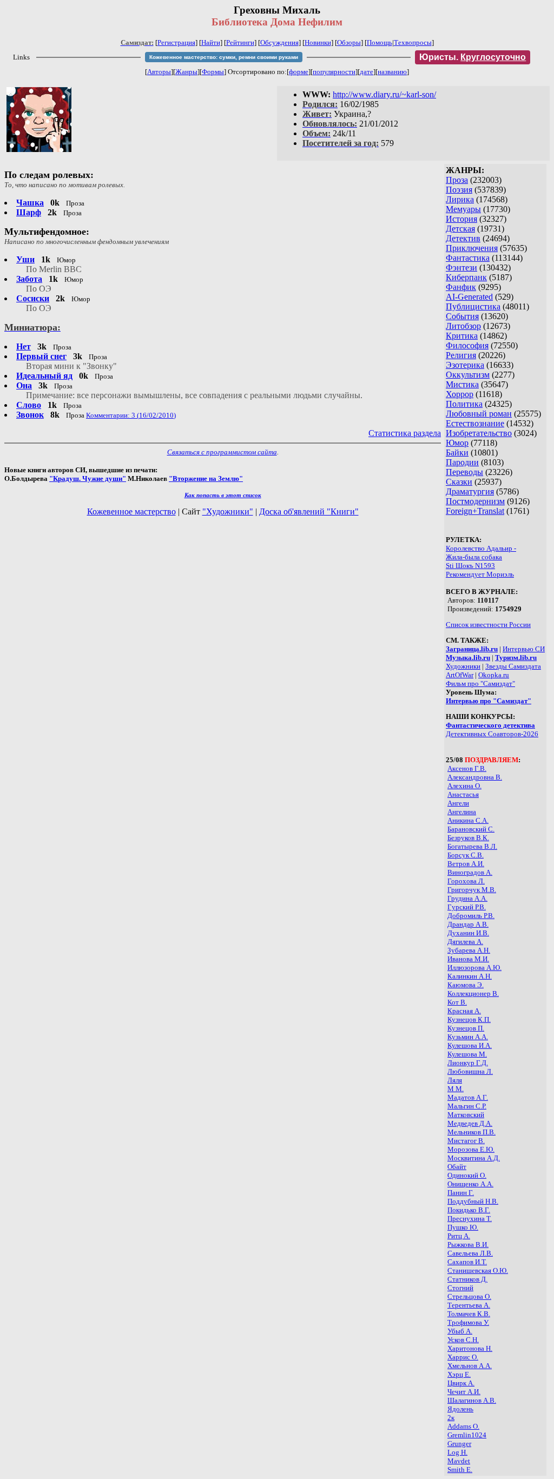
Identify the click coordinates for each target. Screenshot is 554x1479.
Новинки (318, 42)
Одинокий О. (466, 1175)
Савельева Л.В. (470, 1253)
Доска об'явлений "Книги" (309, 511)
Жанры (186, 72)
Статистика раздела (404, 433)
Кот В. (457, 1002)
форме (298, 72)
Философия (467, 345)
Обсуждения (279, 42)
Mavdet (458, 1461)
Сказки (459, 481)
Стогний (460, 1288)
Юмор (457, 442)
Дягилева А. (465, 941)
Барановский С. (470, 829)
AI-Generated (469, 296)
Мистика (462, 384)
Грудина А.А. (467, 898)
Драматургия (470, 491)
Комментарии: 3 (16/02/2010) (131, 415)
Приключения (472, 248)
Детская (460, 228)
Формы (213, 72)
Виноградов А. (469, 872)
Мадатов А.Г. (467, 1097)
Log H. (457, 1452)
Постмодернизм (475, 501)
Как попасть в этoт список (222, 495)
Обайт (456, 1167)
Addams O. (463, 1426)
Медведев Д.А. (469, 1123)
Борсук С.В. (465, 855)
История (461, 218)
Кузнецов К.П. (469, 1019)
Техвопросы (413, 42)
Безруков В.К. (468, 838)
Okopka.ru (493, 675)
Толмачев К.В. (468, 1314)
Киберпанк (466, 277)
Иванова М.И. (468, 959)
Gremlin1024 (466, 1435)
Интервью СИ (524, 649)
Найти (210, 42)
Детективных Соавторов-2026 (492, 734)
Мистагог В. (466, 1141)
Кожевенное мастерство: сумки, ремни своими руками (223, 57)
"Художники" (227, 511)
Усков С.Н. (463, 1340)
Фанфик (461, 287)
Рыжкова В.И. (468, 1244)
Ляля (454, 1080)
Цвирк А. (460, 1383)
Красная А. (464, 1011)
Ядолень (460, 1409)
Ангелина (461, 812)
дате (366, 72)
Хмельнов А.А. (469, 1366)
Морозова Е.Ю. (470, 1149)
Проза (457, 179)
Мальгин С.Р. (466, 1106)
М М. (455, 1089)
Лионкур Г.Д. (467, 1063)
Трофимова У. (468, 1322)
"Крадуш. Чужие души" (87, 478)
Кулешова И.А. (469, 1045)
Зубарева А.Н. (468, 950)
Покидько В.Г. (468, 1210)
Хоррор (459, 394)
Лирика (460, 199)
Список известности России (488, 624)
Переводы (464, 472)
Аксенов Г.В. (466, 768)
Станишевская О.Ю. (477, 1270)
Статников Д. (467, 1279)
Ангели (458, 803)
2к (450, 1418)
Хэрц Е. (459, 1374)
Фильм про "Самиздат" (480, 683)
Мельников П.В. (471, 1132)
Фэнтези (461, 267)
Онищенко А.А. (470, 1184)
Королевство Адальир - (481, 548)
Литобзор (463, 326)
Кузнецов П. (465, 1028)
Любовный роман (479, 413)
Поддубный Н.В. (472, 1201)
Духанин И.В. (468, 933)
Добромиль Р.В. (470, 916)
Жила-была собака (474, 557)
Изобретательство (479, 433)
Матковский (465, 1115)
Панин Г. (460, 1193)
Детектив (463, 238)
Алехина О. (464, 786)
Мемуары (463, 209)
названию (392, 72)
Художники (463, 666)
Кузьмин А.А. (467, 1037)
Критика (462, 335)
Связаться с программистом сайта (222, 452)
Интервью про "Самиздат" (488, 701)
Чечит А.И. (463, 1392)
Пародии (462, 462)
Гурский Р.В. (466, 907)
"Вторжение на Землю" (206, 478)
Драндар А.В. (468, 924)
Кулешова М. (467, 1054)
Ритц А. (458, 1236)
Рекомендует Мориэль (480, 574)
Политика (464, 403)
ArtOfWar (459, 675)
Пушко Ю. (462, 1227)
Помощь (379, 42)
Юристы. (472, 57)
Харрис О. (462, 1357)
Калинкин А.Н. (469, 976)
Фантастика (468, 257)
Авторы (159, 72)
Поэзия (459, 189)
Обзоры (349, 42)
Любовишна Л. (470, 1071)
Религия (461, 355)
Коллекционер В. (473, 993)
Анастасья (463, 794)
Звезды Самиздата (513, 666)
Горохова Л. (466, 881)
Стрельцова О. (469, 1296)
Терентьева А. (468, 1305)
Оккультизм (468, 374)
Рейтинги (240, 42)
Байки (457, 452)
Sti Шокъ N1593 (470, 566)
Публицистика (473, 306)
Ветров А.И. (465, 864)
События (462, 316)
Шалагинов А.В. (471, 1400)
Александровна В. (474, 777)
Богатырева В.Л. (472, 846)
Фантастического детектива (490, 725)
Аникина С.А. (468, 820)
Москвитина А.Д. (473, 1158)
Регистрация (176, 42)
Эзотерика (465, 364)
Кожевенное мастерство (131, 511)
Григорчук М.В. (471, 890)
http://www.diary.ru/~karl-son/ (384, 94)
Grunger (459, 1444)
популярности (334, 72)
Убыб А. (459, 1331)
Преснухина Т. (469, 1218)
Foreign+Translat (475, 511)
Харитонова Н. (469, 1348)
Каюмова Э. (465, 985)
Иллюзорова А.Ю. (474, 967)
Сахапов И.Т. (467, 1262)
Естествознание (475, 423)
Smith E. (459, 1469)
